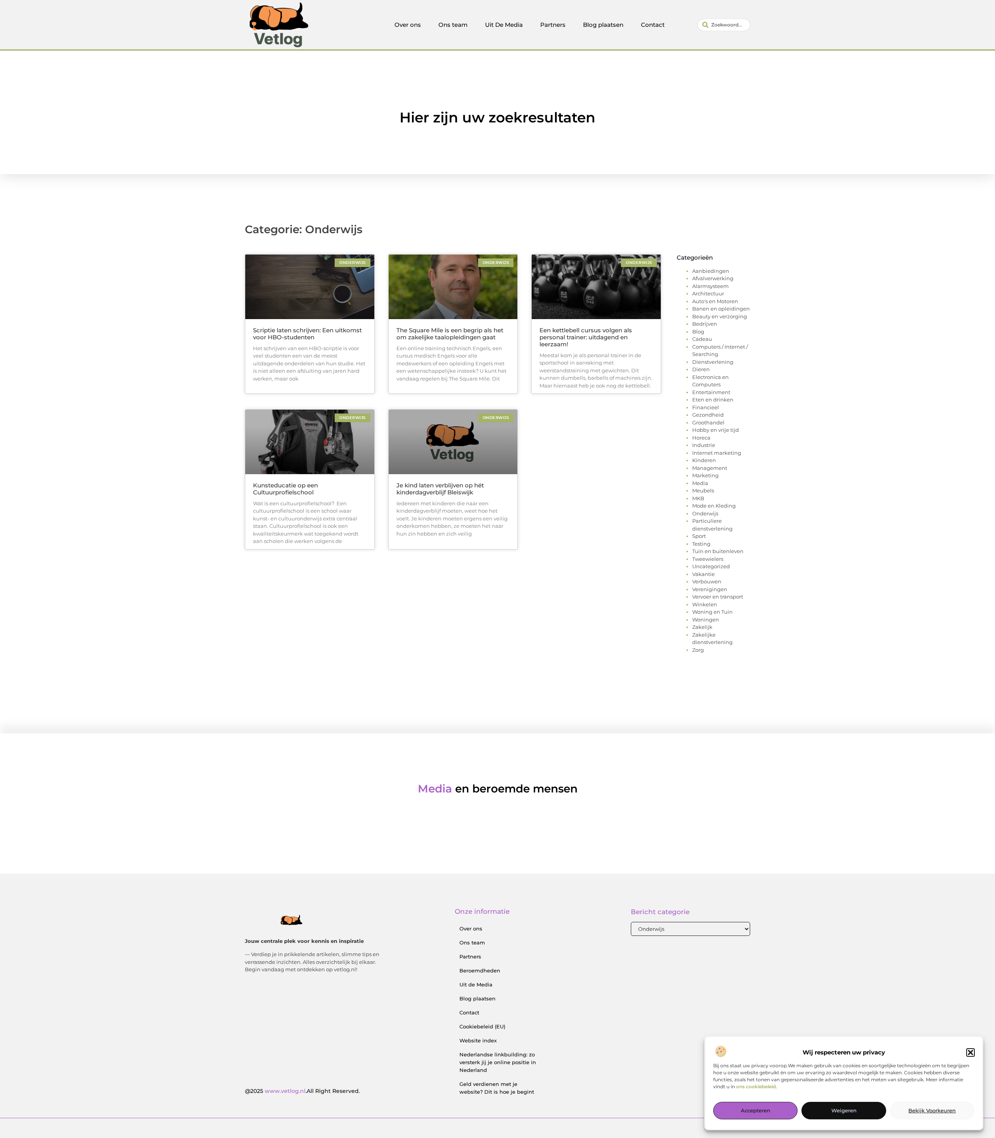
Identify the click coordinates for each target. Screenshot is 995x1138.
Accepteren (755, 1111)
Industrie (703, 445)
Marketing (705, 475)
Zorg (698, 650)
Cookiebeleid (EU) (482, 1026)
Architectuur (708, 293)
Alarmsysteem (710, 286)
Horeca (701, 438)
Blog (698, 331)
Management (709, 468)
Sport (699, 536)
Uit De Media (504, 24)
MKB (698, 498)
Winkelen (704, 604)
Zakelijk (702, 627)
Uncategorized (711, 566)
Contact (653, 24)
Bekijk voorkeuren (932, 1111)
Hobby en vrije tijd (715, 430)
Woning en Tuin (712, 612)
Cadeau (702, 339)
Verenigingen (709, 589)
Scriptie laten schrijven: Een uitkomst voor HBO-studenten (307, 333)
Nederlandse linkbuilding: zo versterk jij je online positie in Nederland (497, 1062)
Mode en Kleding (714, 506)
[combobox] (724, 25)
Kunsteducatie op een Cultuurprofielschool (285, 489)
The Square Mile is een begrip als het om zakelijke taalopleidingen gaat (449, 333)
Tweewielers (707, 559)
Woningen (705, 619)
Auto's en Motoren (715, 301)
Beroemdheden (479, 970)
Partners (553, 24)
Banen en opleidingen (721, 308)
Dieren (701, 369)
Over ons (408, 24)
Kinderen (704, 460)
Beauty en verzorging (719, 316)
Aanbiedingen (710, 271)
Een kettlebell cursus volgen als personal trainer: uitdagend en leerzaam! (585, 337)
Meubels (703, 490)
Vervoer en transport (717, 596)
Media (700, 483)
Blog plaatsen (603, 24)
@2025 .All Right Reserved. (302, 1091)
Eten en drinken (712, 399)
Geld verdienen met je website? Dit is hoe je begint (496, 1088)
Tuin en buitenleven (718, 551)
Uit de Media (475, 984)
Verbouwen (706, 581)
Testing (701, 544)
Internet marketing (716, 453)
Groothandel (708, 422)
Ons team (453, 24)
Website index (478, 1040)
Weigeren (844, 1111)
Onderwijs (705, 513)
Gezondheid (708, 415)
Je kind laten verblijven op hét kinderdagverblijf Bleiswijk (440, 489)
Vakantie (703, 574)
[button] (970, 1052)
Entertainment (711, 392)
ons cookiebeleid (756, 1087)
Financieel (705, 407)
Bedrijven (704, 324)
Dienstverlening (712, 362)
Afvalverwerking (712, 278)
